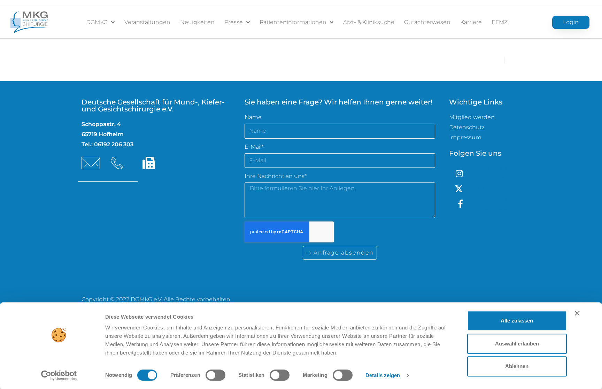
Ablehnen (516, 366)
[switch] (215, 375)
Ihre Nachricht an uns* (276, 176)
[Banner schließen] (577, 313)
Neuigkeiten (197, 22)
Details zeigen (382, 375)
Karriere (471, 22)
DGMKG (97, 22)
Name (253, 117)
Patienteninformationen (293, 22)
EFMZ (500, 22)
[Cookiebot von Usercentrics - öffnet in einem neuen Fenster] (59, 375)
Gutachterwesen (427, 22)
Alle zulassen (517, 321)
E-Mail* (254, 146)
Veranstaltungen (147, 22)
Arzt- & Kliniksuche (368, 22)
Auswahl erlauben (517, 344)
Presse (233, 22)
